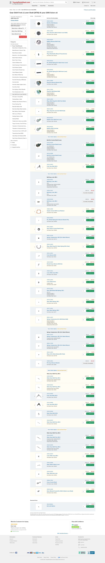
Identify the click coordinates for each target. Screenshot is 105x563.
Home (11, 9)
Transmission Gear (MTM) (17, 133)
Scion (14, 9)
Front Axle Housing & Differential (19, 79)
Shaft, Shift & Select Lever (53, 464)
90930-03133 (50, 51)
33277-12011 (50, 308)
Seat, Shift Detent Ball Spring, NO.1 (55, 290)
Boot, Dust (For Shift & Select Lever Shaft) (57, 32)
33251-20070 (50, 453)
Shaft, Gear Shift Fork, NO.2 (53, 422)
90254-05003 (50, 217)
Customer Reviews (13, 540)
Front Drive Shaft (16, 87)
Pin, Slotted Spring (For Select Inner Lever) (57, 62)
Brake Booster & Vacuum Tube (18, 50)
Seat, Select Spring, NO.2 (53, 310)
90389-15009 (50, 489)
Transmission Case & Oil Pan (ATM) (19, 130)
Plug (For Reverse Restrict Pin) (54, 82)
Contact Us (86, 5)
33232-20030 (50, 411)
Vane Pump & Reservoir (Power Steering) (19, 138)
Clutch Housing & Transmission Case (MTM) (19, 65)
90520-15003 (50, 244)
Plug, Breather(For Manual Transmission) (57, 53)
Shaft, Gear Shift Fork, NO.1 (53, 378)
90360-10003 (50, 21)
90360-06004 (50, 39)
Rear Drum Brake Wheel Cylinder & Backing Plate (19, 109)
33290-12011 (50, 190)
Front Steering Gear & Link (18, 91)
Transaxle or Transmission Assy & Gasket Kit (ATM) (19, 126)
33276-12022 (50, 299)
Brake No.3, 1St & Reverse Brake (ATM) (19, 55)
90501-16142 (50, 334)
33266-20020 (50, 471)
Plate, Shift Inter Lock (52, 473)
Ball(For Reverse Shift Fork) (53, 41)
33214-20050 (50, 402)
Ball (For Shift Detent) (52, 22)
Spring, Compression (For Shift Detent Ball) (57, 319)
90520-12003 (50, 99)
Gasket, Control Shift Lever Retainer (55, 210)
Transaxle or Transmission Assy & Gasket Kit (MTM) (19, 128)
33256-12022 (50, 279)
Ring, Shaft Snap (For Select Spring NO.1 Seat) (58, 246)
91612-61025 (50, 142)
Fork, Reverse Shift (51, 255)
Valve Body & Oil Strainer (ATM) (19, 135)
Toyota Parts (34, 5)
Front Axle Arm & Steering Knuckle (19, 77)
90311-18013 (50, 226)
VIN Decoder (12, 542)
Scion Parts (42, 5)
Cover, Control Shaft (52, 482)
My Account (34, 539)
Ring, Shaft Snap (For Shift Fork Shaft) (56, 101)
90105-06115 (50, 117)
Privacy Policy (53, 557)
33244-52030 (50, 445)
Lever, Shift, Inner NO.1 (52, 455)
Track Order (34, 540)
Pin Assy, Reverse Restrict (53, 362)
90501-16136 (50, 235)
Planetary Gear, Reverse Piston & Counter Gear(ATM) (19, 101)
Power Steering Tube (16, 104)
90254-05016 (50, 60)
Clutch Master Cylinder (17, 67)
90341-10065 (50, 80)
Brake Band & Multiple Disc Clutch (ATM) (19, 47)
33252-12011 (50, 270)
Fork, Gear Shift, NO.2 (52, 395)
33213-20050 (50, 393)
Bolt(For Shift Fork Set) (52, 128)
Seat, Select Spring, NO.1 (53, 301)
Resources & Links (59, 542)
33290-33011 (50, 179)
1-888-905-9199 (83, 547)
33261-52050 (50, 462)
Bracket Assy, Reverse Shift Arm (54, 263)
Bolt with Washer (51, 506)
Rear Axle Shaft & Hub (17, 106)
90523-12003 (50, 352)
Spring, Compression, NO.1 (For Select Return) (58, 336)
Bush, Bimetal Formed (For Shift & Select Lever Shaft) (60, 491)
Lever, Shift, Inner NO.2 (52, 272)
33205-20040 (50, 376)
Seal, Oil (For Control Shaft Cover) (55, 228)
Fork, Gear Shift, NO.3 (52, 404)
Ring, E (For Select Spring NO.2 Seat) (56, 354)
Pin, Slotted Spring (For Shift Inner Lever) (57, 71)
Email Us (82, 542)
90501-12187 (50, 317)
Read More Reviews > (64, 533)
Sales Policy (39, 557)
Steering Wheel (15, 118)
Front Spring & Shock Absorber (18, 89)
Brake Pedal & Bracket (17, 57)
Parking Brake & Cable (17, 99)
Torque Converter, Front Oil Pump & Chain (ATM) (19, 123)
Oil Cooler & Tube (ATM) (17, 96)
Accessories (51, 5)
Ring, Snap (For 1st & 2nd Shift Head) (56, 110)
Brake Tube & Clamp (16, 60)
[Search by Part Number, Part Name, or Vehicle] (66, 2)
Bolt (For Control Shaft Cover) (54, 144)
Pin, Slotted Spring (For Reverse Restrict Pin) (58, 219)
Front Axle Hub (15, 82)
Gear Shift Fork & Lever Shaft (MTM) (19, 94)
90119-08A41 (50, 504)
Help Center (92, 5)
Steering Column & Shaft (17, 116)
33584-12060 (50, 209)
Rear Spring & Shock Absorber (18, 111)
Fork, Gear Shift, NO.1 (52, 166)
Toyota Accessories (59, 540)
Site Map (57, 544)
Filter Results (23, 36)
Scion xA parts (59, 514)
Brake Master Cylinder (17, 52)
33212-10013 (50, 164)
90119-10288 (50, 153)
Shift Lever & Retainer (17, 113)
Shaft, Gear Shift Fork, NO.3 (53, 437)
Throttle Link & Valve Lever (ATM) (19, 121)
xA (16, 9)
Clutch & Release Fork (17, 62)
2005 (19, 9)
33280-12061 (50, 361)
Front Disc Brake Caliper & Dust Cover (19, 84)
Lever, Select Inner (51, 281)
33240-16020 (50, 262)
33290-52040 (50, 199)
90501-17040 (50, 343)
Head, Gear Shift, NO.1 (52, 413)
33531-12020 (50, 30)
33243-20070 (50, 420)
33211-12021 (50, 253)
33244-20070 (50, 435)
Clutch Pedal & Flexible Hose (18, 69)
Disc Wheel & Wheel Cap (17, 74)
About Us (11, 539)
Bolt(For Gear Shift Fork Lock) (54, 119)
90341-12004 (50, 89)
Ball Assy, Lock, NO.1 (52, 181)
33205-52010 (50, 384)
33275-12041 (50, 288)
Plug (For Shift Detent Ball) (53, 91)
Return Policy (46, 557)
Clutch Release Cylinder (17, 72)
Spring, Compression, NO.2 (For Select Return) (58, 237)
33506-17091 (50, 480)
